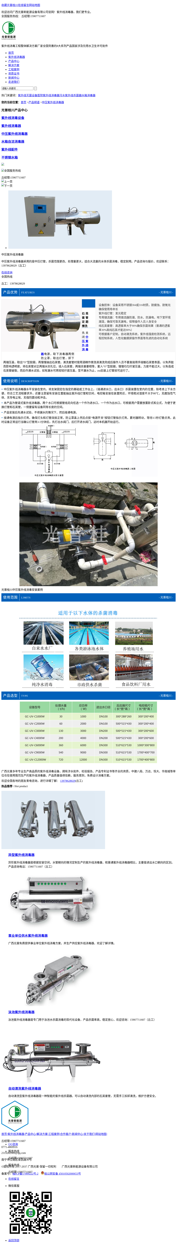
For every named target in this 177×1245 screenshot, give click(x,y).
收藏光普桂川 (9, 5)
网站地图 (34, 5)
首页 (23, 102)
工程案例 (54, 1134)
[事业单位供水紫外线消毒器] (53, 928)
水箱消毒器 (88, 95)
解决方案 (42, 1134)
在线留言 (23, 5)
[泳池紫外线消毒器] (53, 1005)
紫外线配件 (9, 149)
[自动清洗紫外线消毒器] (53, 1081)
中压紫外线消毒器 (53, 102)
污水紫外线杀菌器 (70, 95)
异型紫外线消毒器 (21, 855)
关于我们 (89, 1134)
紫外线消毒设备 (12, 118)
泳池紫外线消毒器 (21, 1012)
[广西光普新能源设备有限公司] (8, 38)
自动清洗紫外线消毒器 (24, 1088)
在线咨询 (6, 272)
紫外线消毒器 (11, 126)
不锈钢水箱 (9, 157)
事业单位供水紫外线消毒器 (28, 935)
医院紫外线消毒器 (48, 95)
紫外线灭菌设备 (27, 95)
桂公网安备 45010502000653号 (62, 1173)
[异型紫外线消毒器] (53, 848)
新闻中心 (78, 1134)
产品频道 (34, 102)
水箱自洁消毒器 (12, 141)
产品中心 (31, 1134)
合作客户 (66, 1134)
